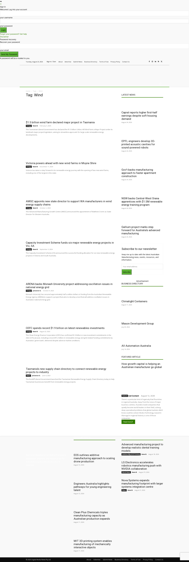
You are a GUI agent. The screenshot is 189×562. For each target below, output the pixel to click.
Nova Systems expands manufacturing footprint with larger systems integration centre (142, 483)
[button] (160, 84)
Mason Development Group (137, 323)
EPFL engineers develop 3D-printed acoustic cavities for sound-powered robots (138, 144)
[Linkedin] (155, 61)
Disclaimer (4, 37)
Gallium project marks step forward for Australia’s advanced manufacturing (140, 230)
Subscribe (127, 272)
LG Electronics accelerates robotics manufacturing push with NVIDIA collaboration (141, 465)
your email (4, 50)
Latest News (128, 94)
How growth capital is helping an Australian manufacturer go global (141, 365)
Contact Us (159, 560)
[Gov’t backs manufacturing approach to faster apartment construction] (142, 162)
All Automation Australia (136, 345)
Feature (124, 396)
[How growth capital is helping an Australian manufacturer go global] (142, 381)
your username (6, 17)
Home (28, 91)
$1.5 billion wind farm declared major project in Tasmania (60, 122)
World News (126, 472)
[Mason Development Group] (142, 315)
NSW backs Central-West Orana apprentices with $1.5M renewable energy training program (141, 201)
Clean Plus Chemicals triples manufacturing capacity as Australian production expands (92, 515)
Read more (127, 422)
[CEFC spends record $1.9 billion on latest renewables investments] (70, 315)
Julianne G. (37, 291)
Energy (29, 126)
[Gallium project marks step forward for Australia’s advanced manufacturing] (142, 219)
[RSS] (158, 61)
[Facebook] (149, 61)
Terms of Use (136, 560)
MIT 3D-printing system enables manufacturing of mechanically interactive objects (93, 544)
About (89, 560)
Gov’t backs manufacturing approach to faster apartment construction (138, 173)
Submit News (107, 560)
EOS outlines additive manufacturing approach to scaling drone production (94, 458)
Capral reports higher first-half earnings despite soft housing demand (139, 115)
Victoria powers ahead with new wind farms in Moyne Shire (61, 163)
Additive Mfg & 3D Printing (131, 454)
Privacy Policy (148, 560)
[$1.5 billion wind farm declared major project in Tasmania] (70, 109)
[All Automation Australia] (142, 338)
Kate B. (35, 126)
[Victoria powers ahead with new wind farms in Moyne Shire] (70, 150)
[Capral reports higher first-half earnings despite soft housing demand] (142, 104)
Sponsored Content (130, 396)
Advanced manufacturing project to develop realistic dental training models (142, 447)
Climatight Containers (134, 301)
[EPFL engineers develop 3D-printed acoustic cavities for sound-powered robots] (142, 133)
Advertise (96, 560)
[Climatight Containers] (142, 293)
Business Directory (132, 283)
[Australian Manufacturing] (44, 72)
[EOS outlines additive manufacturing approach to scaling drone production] (94, 447)
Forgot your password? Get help (13, 34)
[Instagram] (152, 61)
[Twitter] (161, 61)
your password (6, 26)
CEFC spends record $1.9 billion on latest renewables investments (65, 328)
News (28, 375)
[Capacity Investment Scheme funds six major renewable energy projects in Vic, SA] (70, 229)
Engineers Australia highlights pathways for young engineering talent (92, 487)
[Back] (1, 4)
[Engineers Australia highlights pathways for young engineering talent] (94, 475)
